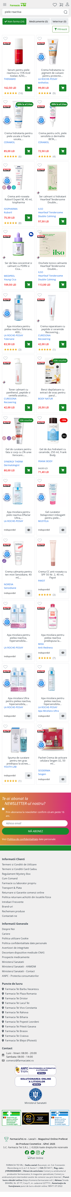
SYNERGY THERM (13, 461)
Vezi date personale (28, 839)
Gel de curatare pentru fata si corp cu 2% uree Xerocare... (18, 452)
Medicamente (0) (38, 21)
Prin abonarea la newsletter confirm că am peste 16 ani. (35, 813)
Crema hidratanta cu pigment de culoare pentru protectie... (52, 72)
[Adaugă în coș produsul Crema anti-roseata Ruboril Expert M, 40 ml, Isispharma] (28, 217)
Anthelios (43, 82)
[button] (28, 530)
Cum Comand (10, 878)
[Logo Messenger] (32, 1152)
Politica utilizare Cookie (15, 938)
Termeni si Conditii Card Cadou (19, 869)
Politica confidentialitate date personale (24, 943)
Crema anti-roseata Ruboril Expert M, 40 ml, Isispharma (18, 199)
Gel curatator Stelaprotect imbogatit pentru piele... (52, 514)
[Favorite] (55, 4)
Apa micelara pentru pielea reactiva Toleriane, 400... (18, 329)
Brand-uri (7, 906)
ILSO (40, 208)
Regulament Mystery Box (16, 873)
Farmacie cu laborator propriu (19, 883)
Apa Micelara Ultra (48, 710)
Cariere (6, 933)
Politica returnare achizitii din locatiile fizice (26, 897)
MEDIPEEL (9, 275)
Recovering (44, 338)
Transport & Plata (12, 887)
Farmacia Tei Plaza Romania (20, 993)
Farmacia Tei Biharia (16, 1017)
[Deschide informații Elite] (7, 43)
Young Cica (10, 279)
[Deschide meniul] (4, 4)
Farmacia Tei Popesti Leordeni (22, 1021)
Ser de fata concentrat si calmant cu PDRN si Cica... (18, 265)
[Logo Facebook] (27, 1152)
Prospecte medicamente (15, 957)
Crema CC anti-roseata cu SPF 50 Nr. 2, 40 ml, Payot (52, 574)
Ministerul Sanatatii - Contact (18, 971)
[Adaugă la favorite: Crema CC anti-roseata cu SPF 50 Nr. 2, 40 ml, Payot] (40, 540)
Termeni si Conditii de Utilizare (19, 864)
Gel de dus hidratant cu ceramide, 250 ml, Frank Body (53, 452)
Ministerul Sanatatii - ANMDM (19, 966)
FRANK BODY (45, 461)
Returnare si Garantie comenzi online (23, 892)
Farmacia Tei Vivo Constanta (21, 1007)
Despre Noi (8, 929)
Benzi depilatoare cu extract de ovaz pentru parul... (52, 392)
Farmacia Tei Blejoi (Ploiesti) (20, 1040)
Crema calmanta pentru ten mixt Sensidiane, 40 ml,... (18, 574)
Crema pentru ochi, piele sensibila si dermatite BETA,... (53, 136)
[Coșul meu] (61, 4)
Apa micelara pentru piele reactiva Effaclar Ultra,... (18, 514)
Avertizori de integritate (15, 947)
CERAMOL (9, 142)
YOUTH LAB (10, 766)
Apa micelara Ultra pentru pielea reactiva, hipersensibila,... (18, 701)
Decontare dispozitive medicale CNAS (23, 952)
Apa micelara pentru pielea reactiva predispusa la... (52, 637)
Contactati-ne (9, 915)
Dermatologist (11, 465)
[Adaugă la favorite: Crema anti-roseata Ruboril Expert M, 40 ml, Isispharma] (5, 165)
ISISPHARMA (11, 208)
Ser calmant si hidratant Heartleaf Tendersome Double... (52, 199)
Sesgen (42, 774)
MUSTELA (43, 521)
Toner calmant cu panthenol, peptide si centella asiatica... (18, 392)
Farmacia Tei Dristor (16, 998)
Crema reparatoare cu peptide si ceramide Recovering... (52, 329)
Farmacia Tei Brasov (16, 1031)
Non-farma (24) (15, 21)
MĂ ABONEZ (35, 831)
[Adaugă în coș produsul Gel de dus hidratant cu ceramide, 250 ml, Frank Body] (62, 470)
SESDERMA (44, 770)
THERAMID (10, 79)
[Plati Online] (35, 1158)
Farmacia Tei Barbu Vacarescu (22, 989)
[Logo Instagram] (38, 1152)
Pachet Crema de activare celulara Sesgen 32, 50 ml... (52, 760)
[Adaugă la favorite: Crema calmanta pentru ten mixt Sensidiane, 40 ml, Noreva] (5, 540)
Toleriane (9, 338)
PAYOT (41, 580)
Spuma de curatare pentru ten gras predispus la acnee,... (18, 760)
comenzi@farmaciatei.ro (20, 1060)
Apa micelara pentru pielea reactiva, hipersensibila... (18, 637)
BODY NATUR (45, 398)
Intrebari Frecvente (12, 902)
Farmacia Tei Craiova (16, 1035)
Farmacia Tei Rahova (16, 1012)
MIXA (41, 643)
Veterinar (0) (59, 21)
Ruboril (8, 212)
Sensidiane (10, 587)
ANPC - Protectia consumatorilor (20, 975)
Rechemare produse (13, 911)
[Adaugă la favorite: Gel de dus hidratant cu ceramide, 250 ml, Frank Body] (40, 418)
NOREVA (8, 584)
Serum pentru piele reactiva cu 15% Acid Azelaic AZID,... (18, 72)
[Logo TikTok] (43, 1152)
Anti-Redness (45, 647)
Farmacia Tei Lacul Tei (17, 1003)
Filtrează (62, 29)
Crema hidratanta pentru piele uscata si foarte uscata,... (18, 136)
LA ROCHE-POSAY (47, 79)
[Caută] (65, 12)
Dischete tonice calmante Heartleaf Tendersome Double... (52, 265)
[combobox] (35, 11)
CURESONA (44, 335)
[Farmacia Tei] (18, 4)
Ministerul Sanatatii (13, 961)
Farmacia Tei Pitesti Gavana (20, 1026)
